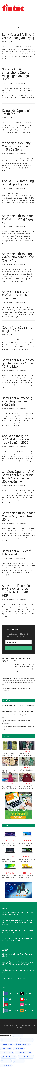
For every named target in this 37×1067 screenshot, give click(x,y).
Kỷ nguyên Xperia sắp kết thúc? (17, 112)
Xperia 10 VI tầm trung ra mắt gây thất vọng (18, 182)
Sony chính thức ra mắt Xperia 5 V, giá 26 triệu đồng (18, 516)
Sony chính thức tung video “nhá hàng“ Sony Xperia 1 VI (18, 257)
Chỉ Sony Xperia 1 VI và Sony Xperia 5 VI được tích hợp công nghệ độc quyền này (18, 476)
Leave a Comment (21, 42)
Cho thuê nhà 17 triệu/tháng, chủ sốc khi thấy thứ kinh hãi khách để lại (17, 913)
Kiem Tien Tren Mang (26, 1057)
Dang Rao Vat (19, 1061)
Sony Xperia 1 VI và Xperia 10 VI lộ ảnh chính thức (15, 295)
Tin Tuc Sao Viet (7, 1052)
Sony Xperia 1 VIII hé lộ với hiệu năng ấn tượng (18, 36)
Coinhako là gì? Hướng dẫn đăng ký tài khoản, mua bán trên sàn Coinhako (17, 939)
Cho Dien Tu (17, 1036)
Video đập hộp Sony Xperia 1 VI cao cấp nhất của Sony (16, 146)
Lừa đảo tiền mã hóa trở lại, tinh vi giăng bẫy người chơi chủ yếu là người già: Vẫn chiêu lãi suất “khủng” (17, 922)
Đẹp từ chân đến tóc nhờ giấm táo (13, 978)
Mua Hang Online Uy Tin (9, 1040)
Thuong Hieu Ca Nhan (23, 1052)
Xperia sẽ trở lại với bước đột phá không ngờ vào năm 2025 (16, 439)
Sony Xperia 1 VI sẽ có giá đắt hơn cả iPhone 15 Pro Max (18, 363)
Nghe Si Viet (19, 1048)
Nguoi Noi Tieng (7, 1044)
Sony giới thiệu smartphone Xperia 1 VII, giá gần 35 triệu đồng (17, 74)
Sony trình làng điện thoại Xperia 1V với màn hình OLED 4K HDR (16, 590)
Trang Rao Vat (6, 1065)
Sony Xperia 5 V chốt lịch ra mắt (17, 552)
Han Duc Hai (6, 1061)
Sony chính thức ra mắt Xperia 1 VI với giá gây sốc (18, 219)
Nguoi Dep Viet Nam (22, 1044)
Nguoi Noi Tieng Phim (9, 1057)
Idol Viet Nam (6, 1048)
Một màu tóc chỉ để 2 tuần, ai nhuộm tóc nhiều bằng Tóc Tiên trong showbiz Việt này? (17, 963)
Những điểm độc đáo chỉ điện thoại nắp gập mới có (18, 679)
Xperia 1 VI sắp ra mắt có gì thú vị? (17, 329)
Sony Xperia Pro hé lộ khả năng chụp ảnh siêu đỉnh (17, 401)
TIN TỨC (18, 8)
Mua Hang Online (27, 1040)
